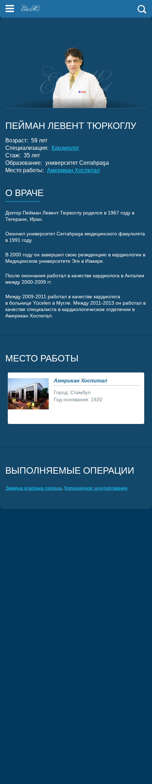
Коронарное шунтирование (96, 488)
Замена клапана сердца (33, 488)
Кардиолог (65, 148)
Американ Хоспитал (73, 170)
